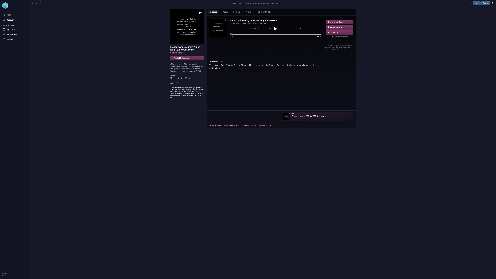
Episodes (213, 12)
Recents (10, 39)
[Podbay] (5, 8)
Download (336, 27)
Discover (10, 20)
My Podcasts (12, 34)
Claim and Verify (264, 12)
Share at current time (341, 37)
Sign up (486, 3)
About (4, 276)
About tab (343, 49)
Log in (477, 3)
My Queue (11, 29)
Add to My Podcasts (181, 58)
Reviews (236, 12)
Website (172, 83)
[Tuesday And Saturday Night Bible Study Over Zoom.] (187, 26)
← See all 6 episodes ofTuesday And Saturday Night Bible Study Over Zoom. (240, 125)
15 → (282, 29)
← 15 (269, 29)
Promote (249, 12)
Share (335, 32)
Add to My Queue (336, 22)
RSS (177, 83)
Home (9, 15)
